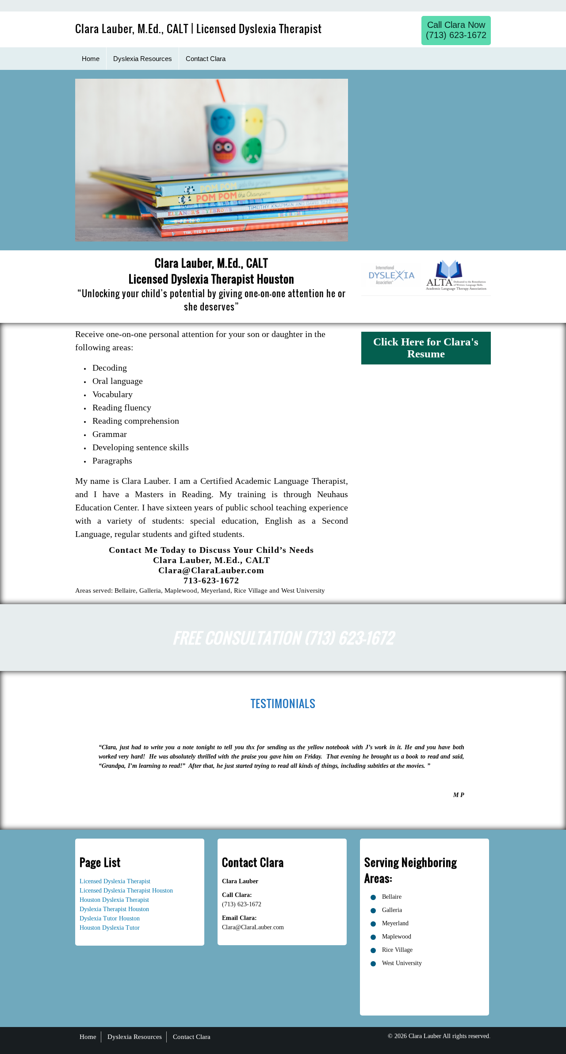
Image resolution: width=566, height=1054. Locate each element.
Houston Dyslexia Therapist (114, 900)
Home (88, 1036)
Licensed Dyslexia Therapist (115, 881)
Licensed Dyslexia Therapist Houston (126, 890)
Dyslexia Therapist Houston (114, 909)
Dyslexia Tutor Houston (110, 918)
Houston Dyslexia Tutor (110, 927)
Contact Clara (191, 1036)
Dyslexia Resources (134, 1036)
